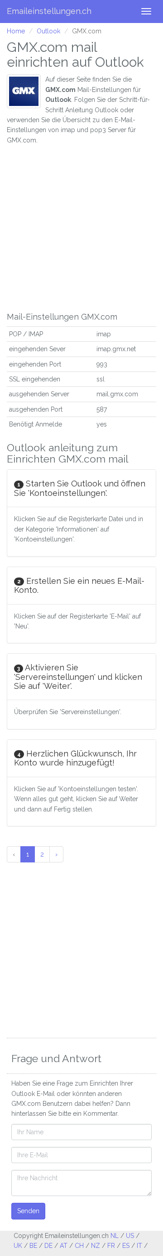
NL (114, 1235)
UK (18, 1245)
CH (79, 1245)
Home (16, 31)
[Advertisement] (81, 226)
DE (48, 1245)
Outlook (48, 31)
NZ (95, 1245)
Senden (28, 1211)
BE (33, 1245)
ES (125, 1245)
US (130, 1235)
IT (139, 1245)
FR (111, 1245)
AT (63, 1245)
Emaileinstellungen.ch (49, 11)
